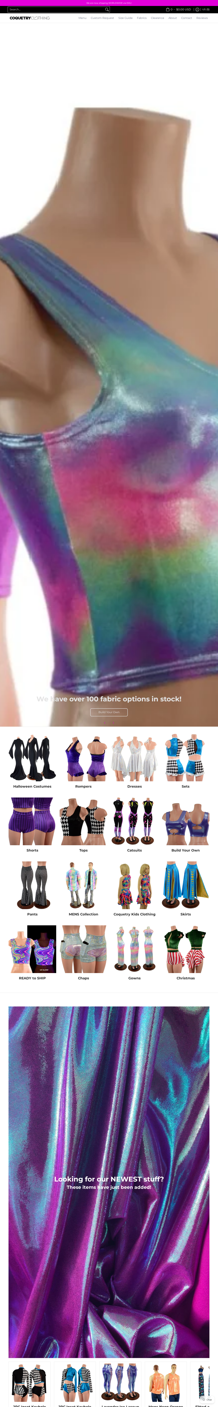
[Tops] (83, 821)
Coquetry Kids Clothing (134, 914)
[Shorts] (32, 821)
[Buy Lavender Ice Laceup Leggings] (120, 1383)
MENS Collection (83, 914)
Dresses (134, 786)
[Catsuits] (134, 821)
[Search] (107, 9)
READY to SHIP (32, 978)
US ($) (206, 9)
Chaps (83, 978)
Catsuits (134, 850)
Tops (83, 850)
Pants (32, 914)
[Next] (113, 723)
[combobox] (56, 9)
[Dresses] (134, 757)
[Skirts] (185, 885)
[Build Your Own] (185, 821)
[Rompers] (83, 757)
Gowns (134, 978)
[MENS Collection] (83, 885)
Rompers (83, 786)
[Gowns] (134, 949)
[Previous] (105, 723)
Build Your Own (109, 712)
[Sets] (185, 757)
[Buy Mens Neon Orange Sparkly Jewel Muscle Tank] (166, 1383)
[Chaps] (83, 949)
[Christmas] (185, 949)
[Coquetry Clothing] (30, 18)
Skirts (186, 914)
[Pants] (32, 885)
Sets (186, 786)
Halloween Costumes (32, 786)
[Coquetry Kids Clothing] (134, 885)
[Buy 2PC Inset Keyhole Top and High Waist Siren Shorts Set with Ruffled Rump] (29, 1383)
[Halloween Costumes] (32, 757)
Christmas (186, 978)
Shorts (32, 850)
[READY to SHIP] (32, 949)
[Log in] (197, 9)
